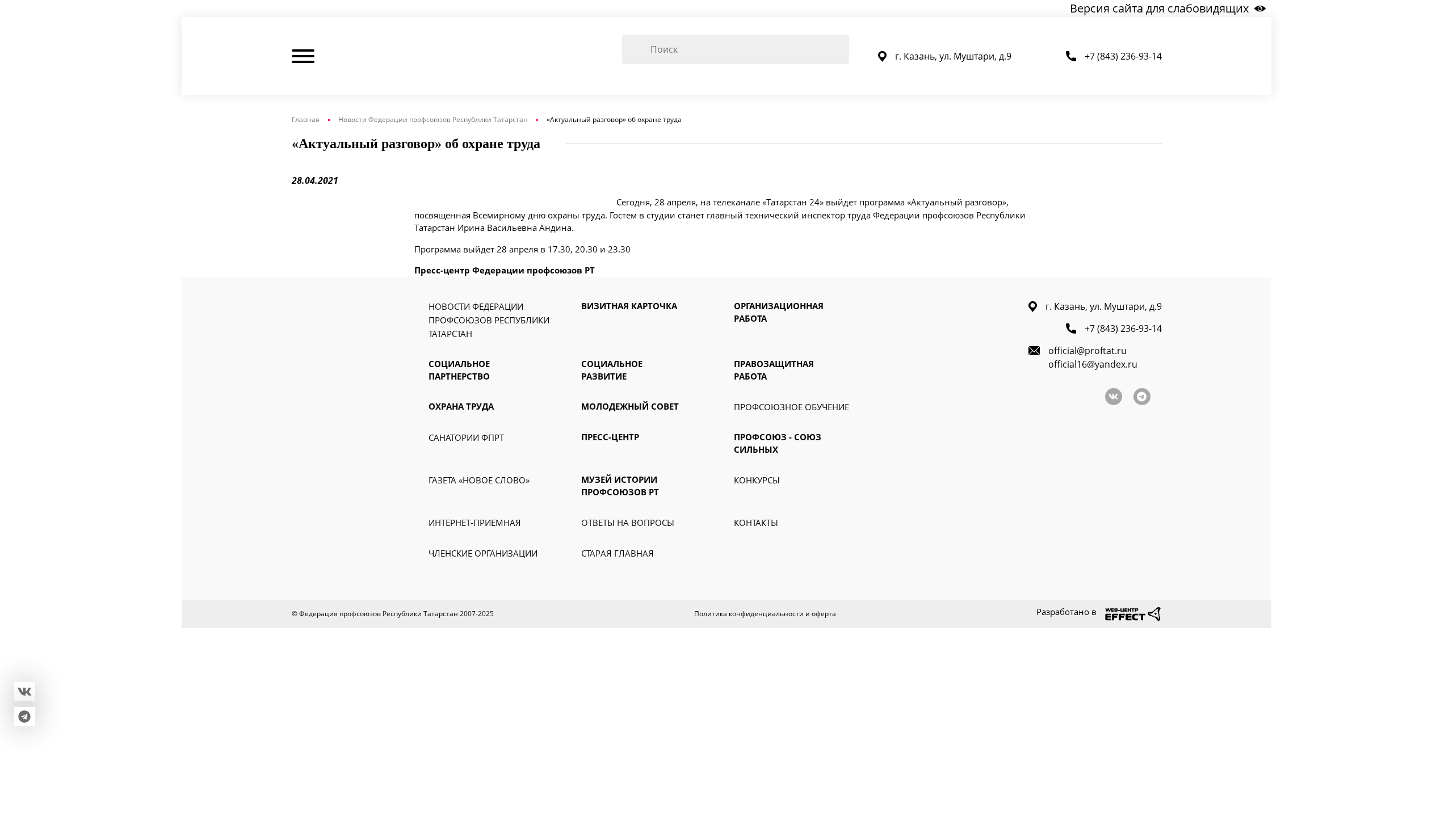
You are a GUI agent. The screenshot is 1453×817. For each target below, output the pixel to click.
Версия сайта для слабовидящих (1159, 8)
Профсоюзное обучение (791, 406)
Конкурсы (757, 480)
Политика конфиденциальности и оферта (765, 613)
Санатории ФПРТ (466, 437)
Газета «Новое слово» (479, 480)
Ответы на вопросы (627, 522)
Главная (306, 119)
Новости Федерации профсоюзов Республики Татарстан (433, 119)
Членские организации (483, 553)
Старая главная (617, 553)
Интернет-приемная (475, 522)
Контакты (756, 522)
